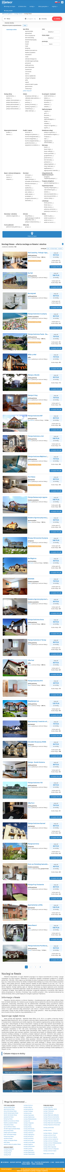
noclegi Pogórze (28, 1144)
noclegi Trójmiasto (48, 1111)
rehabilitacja (29, 108)
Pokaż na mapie (32, 236)
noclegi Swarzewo (29, 1115)
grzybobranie (49, 155)
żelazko (47, 106)
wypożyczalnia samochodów (49, 141)
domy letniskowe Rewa (10, 1111)
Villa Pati (31, 660)
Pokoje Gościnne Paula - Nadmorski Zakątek (43, 334)
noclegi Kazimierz (29, 1138)
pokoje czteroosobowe (13, 100)
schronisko (28, 71)
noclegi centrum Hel (49, 1145)
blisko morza (48, 207)
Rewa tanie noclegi (48, 1153)
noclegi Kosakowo (9, 1149)
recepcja (47, 136)
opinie (60, 248)
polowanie (48, 162)
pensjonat (28, 63)
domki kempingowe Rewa (11, 1113)
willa (26, 80)
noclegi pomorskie (48, 1127)
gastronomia (28, 86)
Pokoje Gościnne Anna (36, 620)
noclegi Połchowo (28, 1150)
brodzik (28, 177)
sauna (9, 177)
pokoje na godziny (50, 132)
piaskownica (29, 190)
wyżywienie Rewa (9, 1117)
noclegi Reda (7, 1153)
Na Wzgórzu (32, 558)
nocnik (28, 185)
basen (47, 147)
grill (46, 113)
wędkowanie (48, 168)
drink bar (28, 132)
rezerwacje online (11, 29)
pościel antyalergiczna (51, 183)
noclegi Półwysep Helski (50, 1109)
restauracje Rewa (9, 1136)
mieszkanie (28, 54)
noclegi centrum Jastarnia (50, 1139)
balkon (47, 98)
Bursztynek (32, 293)
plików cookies (16, 1169)
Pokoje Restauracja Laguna (37, 497)
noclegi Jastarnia (28, 1109)
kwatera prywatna (30, 52)
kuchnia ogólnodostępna (49, 118)
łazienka (47, 102)
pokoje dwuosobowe (13, 102)
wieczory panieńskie (51, 196)
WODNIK (31, 579)
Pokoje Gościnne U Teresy (37, 640)
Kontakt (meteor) (15, 1162)
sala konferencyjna (50, 190)
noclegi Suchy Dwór (29, 1142)
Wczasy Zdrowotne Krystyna (38, 538)
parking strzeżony (31, 104)
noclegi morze (47, 1130)
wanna (9, 134)
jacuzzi (9, 175)
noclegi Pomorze (48, 1113)
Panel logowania (37, 1164)
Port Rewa (31, 477)
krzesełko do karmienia (32, 181)
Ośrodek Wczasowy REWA (37, 742)
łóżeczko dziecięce (31, 183)
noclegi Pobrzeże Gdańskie (51, 1121)
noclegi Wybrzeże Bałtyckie (51, 1115)
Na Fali (30, 273)
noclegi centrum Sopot (49, 1151)
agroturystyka (29, 31)
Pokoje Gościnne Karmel (36, 823)
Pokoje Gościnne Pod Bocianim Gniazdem (42, 946)
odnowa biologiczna (30, 59)
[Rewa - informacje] (62, 244)
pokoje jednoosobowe (13, 104)
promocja (45, 41)
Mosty (29, 950)
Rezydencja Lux (33, 701)
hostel (27, 44)
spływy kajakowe (49, 164)
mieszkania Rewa (8, 1125)
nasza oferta (59, 1162)
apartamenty (11, 96)
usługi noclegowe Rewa (10, 1140)
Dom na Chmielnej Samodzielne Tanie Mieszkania (45, 864)
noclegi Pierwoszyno (29, 1130)
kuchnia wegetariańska (32, 141)
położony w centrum (51, 211)
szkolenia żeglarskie (13, 216)
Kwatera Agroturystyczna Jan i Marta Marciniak (45, 518)
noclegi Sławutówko (29, 1154)
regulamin (26, 1162)
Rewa (29, 257)
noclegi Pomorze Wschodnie (51, 1119)
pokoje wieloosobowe (13, 108)
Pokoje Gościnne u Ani (36, 436)
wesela (47, 192)
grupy (28, 227)
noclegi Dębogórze (29, 1134)
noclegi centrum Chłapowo (51, 1149)
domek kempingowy (30, 40)
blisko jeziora (49, 203)
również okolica (9, 23)
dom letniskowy (29, 37)
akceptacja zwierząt (31, 96)
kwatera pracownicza (31, 50)
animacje (28, 175)
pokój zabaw (29, 194)
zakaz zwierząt (30, 111)
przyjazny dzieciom (31, 198)
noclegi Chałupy (28, 1111)
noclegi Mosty (27, 1127)
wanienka (29, 200)
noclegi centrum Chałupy (50, 1141)
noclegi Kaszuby (48, 1107)
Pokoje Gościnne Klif (35, 416)
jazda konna (48, 157)
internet (28, 100)
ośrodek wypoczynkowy (31, 61)
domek (27, 42)
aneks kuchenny (49, 96)
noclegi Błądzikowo (29, 1152)
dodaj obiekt (26, 1164)
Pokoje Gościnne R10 (35, 681)
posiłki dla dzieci (31, 143)
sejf (46, 138)
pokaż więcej (27, 90)
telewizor (47, 104)
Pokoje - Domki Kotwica (36, 762)
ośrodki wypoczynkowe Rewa (12, 1128)
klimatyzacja (48, 100)
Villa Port (31, 803)
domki (9, 98)
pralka (9, 132)
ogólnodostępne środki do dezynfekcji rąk (32, 218)
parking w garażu (31, 106)
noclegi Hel (27, 1121)
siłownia (9, 179)
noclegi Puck (7, 1155)
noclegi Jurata (27, 1113)
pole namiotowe (29, 67)
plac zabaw (29, 192)
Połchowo (30, 563)
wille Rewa (7, 1142)
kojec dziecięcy (30, 179)
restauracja (28, 88)
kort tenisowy (49, 160)
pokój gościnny (29, 65)
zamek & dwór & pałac (31, 84)
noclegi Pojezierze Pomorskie (51, 1125)
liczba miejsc (45, 35)
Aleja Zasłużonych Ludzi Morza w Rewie (17, 1072)
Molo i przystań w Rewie (47, 1091)
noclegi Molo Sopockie (49, 1147)
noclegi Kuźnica (28, 1105)
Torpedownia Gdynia (47, 1072)
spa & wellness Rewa (10, 1126)
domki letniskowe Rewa (10, 1115)
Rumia (29, 868)
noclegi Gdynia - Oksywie (50, 1133)
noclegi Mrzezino (28, 1136)
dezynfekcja (29, 216)
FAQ (32, 1162)
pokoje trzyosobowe (12, 106)
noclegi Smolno (28, 1148)
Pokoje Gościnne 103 (35, 783)
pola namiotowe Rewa (10, 1134)
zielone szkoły (49, 198)
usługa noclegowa (30, 78)
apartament (28, 33)
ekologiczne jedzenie (32, 134)
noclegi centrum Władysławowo (52, 1143)
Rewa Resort (32, 925)
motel (26, 57)
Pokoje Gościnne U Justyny (37, 314)
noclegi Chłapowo (29, 1123)
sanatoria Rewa (8, 1138)
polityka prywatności (42, 1162)
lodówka (47, 123)
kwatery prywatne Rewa (10, 1123)
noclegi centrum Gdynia (50, 1137)
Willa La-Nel (32, 355)
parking (28, 102)
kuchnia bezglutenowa (32, 136)
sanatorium (28, 69)
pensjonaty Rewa (8, 1130)
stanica (27, 73)
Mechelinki (31, 420)
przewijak (29, 196)
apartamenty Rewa (9, 1109)
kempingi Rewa (8, 1119)
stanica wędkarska (30, 76)
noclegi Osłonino (28, 1132)
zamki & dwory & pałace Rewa (12, 1144)
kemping (27, 48)
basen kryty (48, 149)
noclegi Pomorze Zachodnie (51, 1117)
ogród (47, 128)
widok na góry (49, 216)
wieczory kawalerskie (51, 194)
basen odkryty (49, 151)
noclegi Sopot (27, 1125)
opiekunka (29, 188)
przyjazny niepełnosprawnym (50, 177)
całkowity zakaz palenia (32, 98)
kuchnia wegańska (31, 138)
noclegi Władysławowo (30, 1119)
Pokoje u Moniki (33, 375)
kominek (47, 115)
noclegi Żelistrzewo (29, 1146)
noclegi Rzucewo (28, 1140)
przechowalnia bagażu (51, 134)
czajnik (47, 111)
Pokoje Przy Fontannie (36, 885)
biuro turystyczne (30, 35)
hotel (26, 46)
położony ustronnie (50, 209)
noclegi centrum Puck (49, 1135)
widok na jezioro (49, 218)
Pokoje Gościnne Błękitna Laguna (40, 456)
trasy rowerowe (49, 166)
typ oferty (26, 29)
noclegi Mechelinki (29, 1129)
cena (43, 29)
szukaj (58, 18)
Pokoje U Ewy (33, 395)
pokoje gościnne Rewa (10, 1132)
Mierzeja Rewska (17, 1091)
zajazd (27, 82)
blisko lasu (48, 205)
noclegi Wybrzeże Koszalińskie (52, 1123)
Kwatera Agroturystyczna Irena (39, 599)
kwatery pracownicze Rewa (11, 1121)
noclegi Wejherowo (29, 1117)
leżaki (46, 121)
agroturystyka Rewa (9, 1107)
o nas (52, 1162)
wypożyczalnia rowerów (51, 170)
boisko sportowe (49, 153)
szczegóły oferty (55, 267)
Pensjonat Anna (33, 844)
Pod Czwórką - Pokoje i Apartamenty (41, 253)
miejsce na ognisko (50, 125)
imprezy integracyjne (51, 187)
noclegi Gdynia (28, 1107)
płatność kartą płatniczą (14, 227)
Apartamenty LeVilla (35, 905)
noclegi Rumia (8, 1151)
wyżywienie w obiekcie (32, 145)
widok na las (48, 220)
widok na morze (49, 222)
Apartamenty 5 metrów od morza (40, 721)
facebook (5, 1162)
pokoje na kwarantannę (32, 222)
